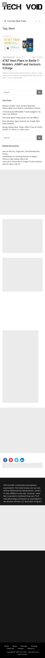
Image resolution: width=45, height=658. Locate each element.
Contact (21, 648)
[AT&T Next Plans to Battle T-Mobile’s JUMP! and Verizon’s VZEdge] (22, 44)
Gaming (34, 646)
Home (6, 646)
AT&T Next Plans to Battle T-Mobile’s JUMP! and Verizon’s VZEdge (21, 64)
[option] (24, 21)
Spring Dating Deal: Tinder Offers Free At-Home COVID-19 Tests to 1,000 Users (22, 128)
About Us (30, 648)
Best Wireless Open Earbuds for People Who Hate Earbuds (21, 122)
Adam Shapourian (8, 57)
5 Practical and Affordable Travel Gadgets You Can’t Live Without (21, 113)
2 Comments (38, 57)
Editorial (10, 648)
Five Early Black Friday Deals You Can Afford (25, 21)
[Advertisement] (22, 192)
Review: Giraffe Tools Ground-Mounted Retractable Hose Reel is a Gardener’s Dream (21, 107)
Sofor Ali (5, 161)
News (15, 646)
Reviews (24, 646)
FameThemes (22, 654)
